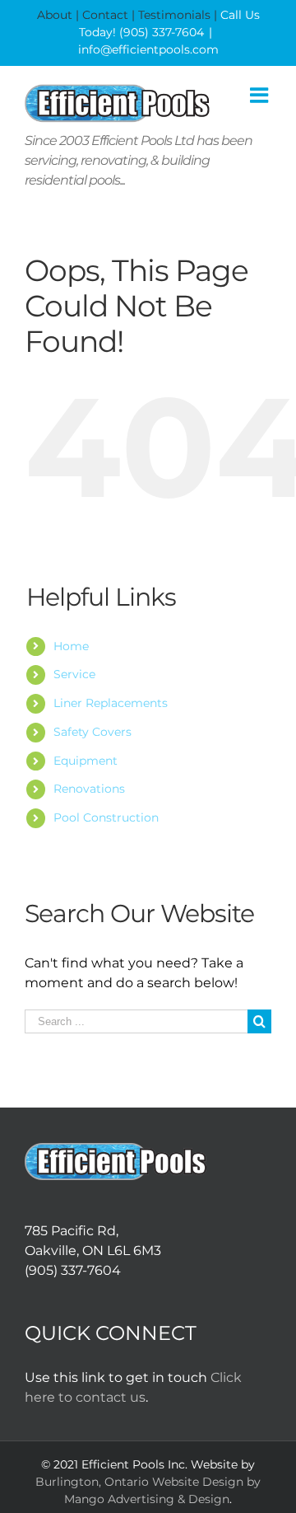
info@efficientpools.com (148, 49)
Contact (105, 14)
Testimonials (174, 14)
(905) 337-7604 (161, 32)
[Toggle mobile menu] (260, 94)
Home (71, 646)
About (54, 14)
